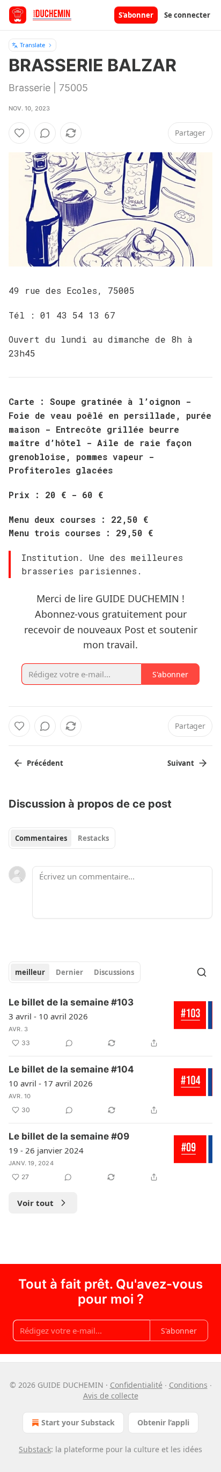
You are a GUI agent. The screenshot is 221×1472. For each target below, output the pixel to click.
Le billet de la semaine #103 (71, 1002)
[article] (110, 1022)
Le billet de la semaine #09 (69, 1136)
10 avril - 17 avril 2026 (51, 1083)
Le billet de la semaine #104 (71, 1069)
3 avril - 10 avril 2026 (48, 1016)
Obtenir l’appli (163, 1422)
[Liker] (19, 133)
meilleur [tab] (30, 972)
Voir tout (35, 1202)
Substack (35, 1449)
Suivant (180, 763)
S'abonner (136, 15)
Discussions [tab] (114, 972)
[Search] (201, 972)
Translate (32, 45)
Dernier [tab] (69, 972)
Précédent (45, 763)
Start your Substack (78, 1422)
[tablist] (62, 838)
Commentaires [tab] (41, 838)
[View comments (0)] (45, 133)
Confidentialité (136, 1385)
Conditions (188, 1385)
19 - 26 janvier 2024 (46, 1150)
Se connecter (187, 15)
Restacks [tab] (93, 838)
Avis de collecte (110, 1395)
